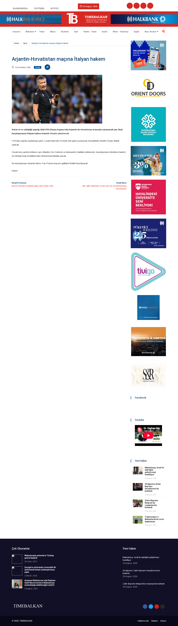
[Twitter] (137, 6)
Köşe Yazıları (150, 31)
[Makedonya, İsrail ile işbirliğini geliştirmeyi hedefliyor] (138, 470)
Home (16, 43)
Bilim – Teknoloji (120, 31)
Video (42, 31)
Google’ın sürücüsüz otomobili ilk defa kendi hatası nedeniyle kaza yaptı (40, 570)
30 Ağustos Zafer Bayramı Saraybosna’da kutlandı (153, 488)
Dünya (53, 31)
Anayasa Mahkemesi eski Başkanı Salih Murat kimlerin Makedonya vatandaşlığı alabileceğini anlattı (39, 583)
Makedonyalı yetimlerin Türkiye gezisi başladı (39, 556)
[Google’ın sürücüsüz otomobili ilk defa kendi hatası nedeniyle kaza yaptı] (17, 570)
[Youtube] (143, 6)
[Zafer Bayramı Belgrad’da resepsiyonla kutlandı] (138, 503)
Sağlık (136, 31)
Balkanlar (30, 31)
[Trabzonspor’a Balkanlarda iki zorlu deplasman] (138, 520)
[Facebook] (130, 6)
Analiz (104, 31)
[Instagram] (150, 6)
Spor (76, 31)
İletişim (39, 8)
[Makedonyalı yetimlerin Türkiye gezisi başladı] (17, 559)
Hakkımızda (20, 8)
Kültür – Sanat (90, 31)
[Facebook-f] (145, 606)
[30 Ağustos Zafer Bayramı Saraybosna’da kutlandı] (138, 487)
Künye (55, 8)
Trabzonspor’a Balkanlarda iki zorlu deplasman (154, 519)
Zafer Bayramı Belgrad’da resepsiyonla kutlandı (151, 504)
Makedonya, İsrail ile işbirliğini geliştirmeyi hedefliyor (154, 471)
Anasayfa (16, 31)
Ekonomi (65, 31)
